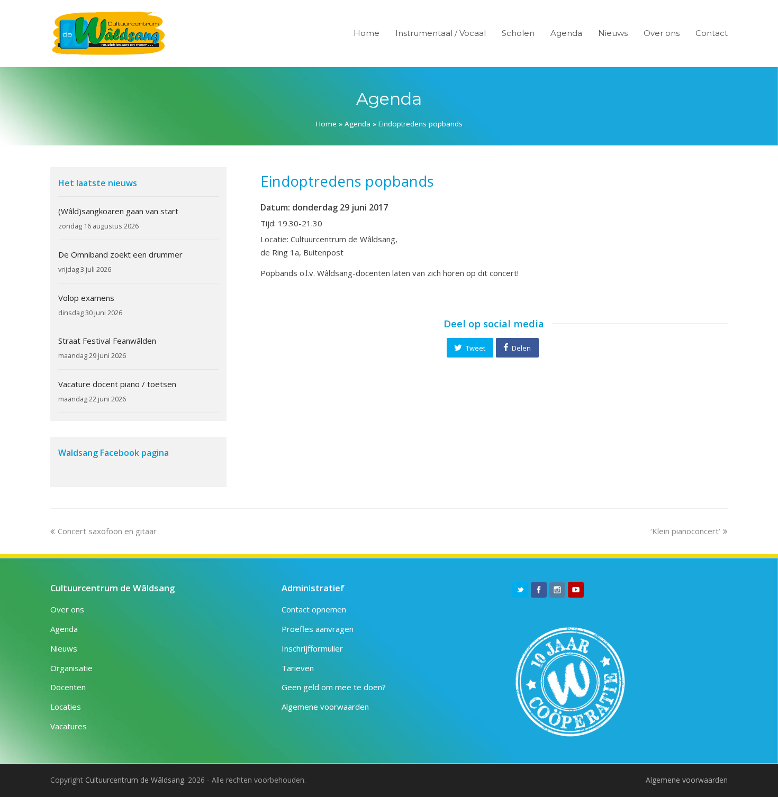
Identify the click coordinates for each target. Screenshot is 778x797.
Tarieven (298, 668)
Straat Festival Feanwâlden (107, 340)
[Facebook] (539, 590)
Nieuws (63, 648)
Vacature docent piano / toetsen (117, 384)
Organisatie (71, 668)
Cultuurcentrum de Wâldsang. (135, 780)
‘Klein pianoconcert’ (685, 531)
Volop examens (86, 297)
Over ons (67, 609)
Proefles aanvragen (318, 629)
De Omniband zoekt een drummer (120, 254)
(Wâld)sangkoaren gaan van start (118, 211)
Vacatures (68, 726)
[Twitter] (520, 590)
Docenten (68, 687)
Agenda (357, 124)
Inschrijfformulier (312, 648)
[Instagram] (557, 590)
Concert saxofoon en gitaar (107, 531)
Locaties (65, 706)
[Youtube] (576, 590)
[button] (470, 347)
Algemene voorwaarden (325, 706)
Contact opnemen (314, 609)
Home (326, 124)
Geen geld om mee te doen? (334, 687)
